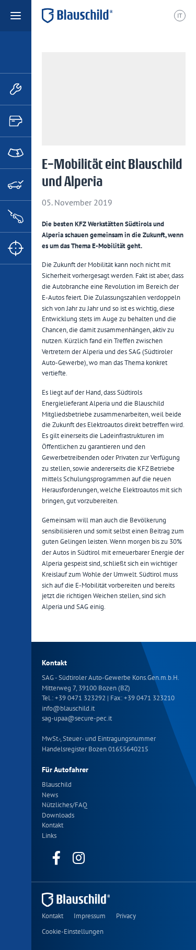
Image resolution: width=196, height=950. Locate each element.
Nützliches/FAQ (64, 804)
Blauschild (57, 784)
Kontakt (52, 825)
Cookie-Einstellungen (72, 931)
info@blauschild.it (68, 708)
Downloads (58, 815)
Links (49, 835)
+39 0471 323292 (81, 697)
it (179, 15)
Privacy (126, 915)
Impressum (90, 915)
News (50, 794)
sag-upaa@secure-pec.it (77, 718)
